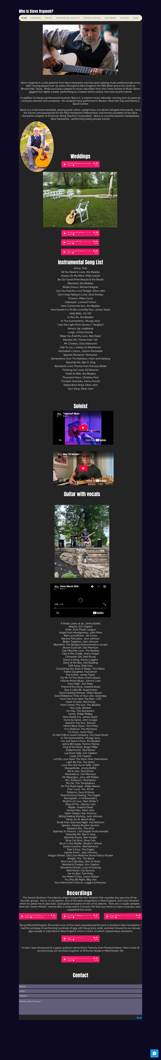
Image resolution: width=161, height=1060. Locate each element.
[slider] (97, 163)
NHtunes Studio (92, 950)
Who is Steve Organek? (36, 11)
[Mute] (94, 163)
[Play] (64, 164)
